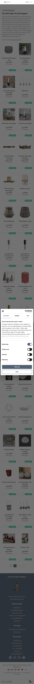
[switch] (29, 349)
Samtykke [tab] (6, 315)
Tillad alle (17, 367)
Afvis (17, 372)
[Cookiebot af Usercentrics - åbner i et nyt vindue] (25, 311)
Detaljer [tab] (17, 315)
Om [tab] (28, 315)
